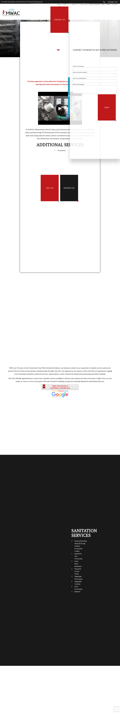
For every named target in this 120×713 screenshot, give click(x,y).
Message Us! (69, 188)
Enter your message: (78, 85)
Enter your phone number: (80, 73)
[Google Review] (60, 394)
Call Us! (49, 188)
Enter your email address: (80, 79)
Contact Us (59, 20)
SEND (107, 108)
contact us (26, 381)
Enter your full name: (78, 67)
